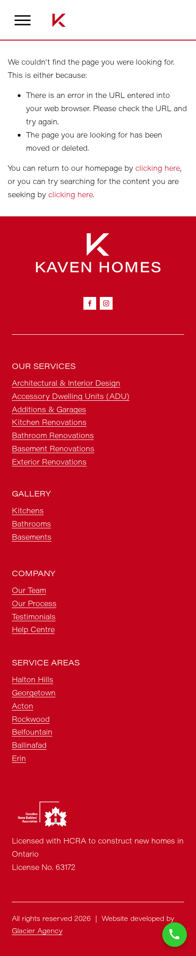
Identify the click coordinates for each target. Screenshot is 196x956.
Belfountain (32, 731)
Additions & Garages (49, 409)
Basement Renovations (53, 448)
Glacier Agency (37, 930)
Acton (22, 706)
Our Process (34, 603)
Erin (19, 758)
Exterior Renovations (49, 461)
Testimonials (34, 616)
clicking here (157, 168)
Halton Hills (32, 679)
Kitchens (28, 510)
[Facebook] (89, 303)
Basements (32, 537)
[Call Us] (174, 934)
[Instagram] (106, 303)
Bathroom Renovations (53, 435)
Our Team (29, 590)
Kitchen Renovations (49, 422)
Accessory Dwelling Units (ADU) (70, 396)
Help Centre (33, 629)
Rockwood (31, 719)
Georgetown (34, 692)
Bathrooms (31, 523)
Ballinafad (29, 745)
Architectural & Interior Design (66, 383)
